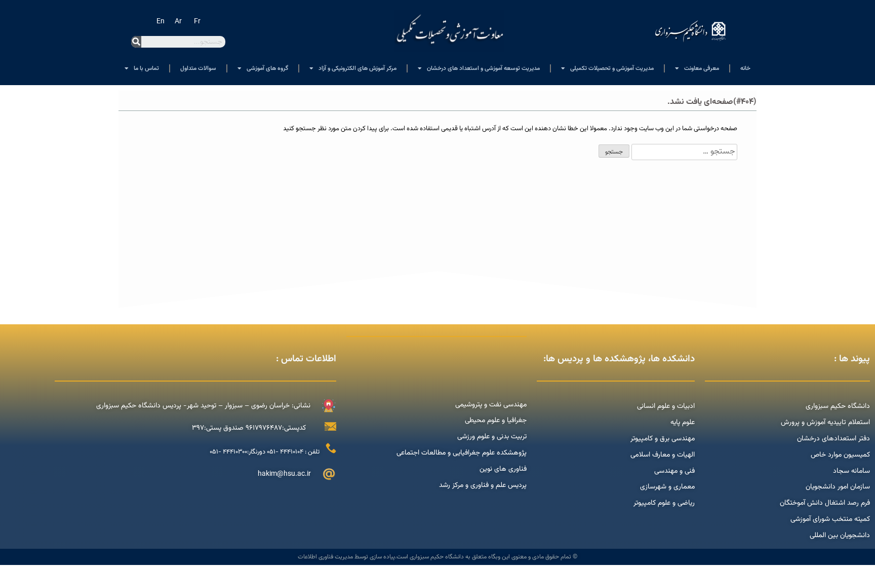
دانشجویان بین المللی (840, 535)
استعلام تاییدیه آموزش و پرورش (824, 422)
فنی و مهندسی (674, 471)
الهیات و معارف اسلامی (662, 455)
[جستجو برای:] (683, 152)
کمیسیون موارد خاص (840, 455)
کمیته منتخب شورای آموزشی (830, 519)
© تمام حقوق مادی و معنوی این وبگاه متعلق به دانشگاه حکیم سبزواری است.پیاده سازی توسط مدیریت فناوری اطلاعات (437, 556)
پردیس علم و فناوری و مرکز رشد (483, 485)
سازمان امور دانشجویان (838, 487)
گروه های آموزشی (267, 68)
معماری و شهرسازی (667, 487)
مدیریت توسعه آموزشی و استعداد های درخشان (483, 68)
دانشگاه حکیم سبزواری (838, 406)
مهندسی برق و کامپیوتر (662, 438)
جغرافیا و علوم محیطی (496, 420)
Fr (197, 21)
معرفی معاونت (701, 68)
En (160, 21)
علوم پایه (682, 422)
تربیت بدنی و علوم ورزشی (492, 436)
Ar (178, 21)
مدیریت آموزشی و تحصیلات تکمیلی (612, 68)
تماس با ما (146, 68)
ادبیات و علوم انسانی (666, 406)
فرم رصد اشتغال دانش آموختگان (825, 503)
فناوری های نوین (503, 469)
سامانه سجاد (851, 471)
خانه (745, 68)
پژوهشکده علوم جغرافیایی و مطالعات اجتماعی (461, 453)
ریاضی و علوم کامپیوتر (664, 503)
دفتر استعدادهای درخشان (833, 438)
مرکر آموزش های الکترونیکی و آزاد (357, 68)
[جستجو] (136, 42)
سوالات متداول (198, 68)
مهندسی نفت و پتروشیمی (491, 404)
